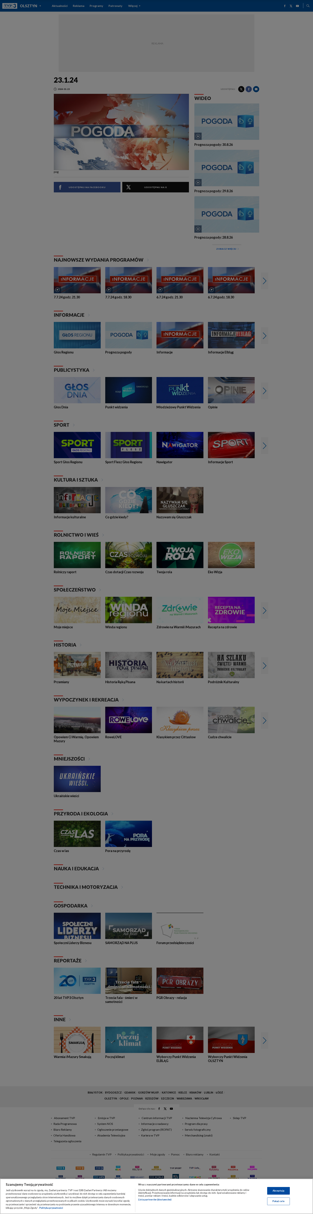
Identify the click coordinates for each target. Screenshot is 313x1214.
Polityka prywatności (51, 1207)
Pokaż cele (278, 1201)
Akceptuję (278, 1190)
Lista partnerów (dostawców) (154, 1199)
